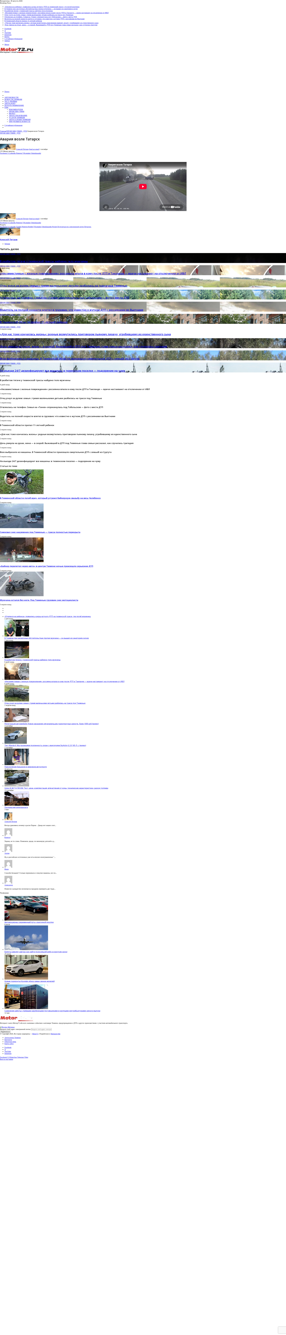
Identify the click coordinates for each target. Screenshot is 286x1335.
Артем (6, 853)
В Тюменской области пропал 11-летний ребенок (23, 21)
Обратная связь (10, 1042)
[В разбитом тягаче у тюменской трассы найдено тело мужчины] (16, 657)
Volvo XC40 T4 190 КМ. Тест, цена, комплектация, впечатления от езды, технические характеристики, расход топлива (56, 788)
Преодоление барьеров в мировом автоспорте (25, 767)
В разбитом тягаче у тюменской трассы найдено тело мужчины (28, 11)
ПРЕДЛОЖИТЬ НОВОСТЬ (19, 122)
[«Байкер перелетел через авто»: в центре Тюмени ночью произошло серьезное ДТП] (22, 561)
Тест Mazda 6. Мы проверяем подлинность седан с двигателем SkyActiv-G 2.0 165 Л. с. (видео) (45, 745)
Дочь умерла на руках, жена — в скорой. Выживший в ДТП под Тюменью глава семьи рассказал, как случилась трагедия (50, 25)
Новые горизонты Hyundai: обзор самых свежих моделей (29, 981)
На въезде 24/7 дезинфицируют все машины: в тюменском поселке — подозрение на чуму (62, 370)
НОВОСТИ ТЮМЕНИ (13, 99)
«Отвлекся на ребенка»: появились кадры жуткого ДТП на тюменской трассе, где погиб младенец (41, 7)
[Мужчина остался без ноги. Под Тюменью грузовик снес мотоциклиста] (22, 596)
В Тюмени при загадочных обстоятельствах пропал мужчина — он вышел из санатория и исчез (41, 9)
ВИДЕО (12, 113)
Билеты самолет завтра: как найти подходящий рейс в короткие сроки (35, 952)
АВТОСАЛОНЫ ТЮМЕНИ (20, 119)
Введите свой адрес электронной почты (15, 1029)
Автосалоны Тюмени (12, 1038)
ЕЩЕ (6, 107)
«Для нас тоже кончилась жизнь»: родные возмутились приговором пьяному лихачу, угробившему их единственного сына (51, 23)
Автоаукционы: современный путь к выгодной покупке (29, 922)
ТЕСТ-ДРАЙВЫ (10, 101)
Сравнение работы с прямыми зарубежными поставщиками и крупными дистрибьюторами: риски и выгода (52, 1011)
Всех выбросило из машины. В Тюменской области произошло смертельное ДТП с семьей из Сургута (70, 358)
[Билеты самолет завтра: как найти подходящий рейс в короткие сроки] (26, 949)
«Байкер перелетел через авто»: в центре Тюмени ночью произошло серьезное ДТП (46, 566)
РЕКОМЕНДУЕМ (16, 109)
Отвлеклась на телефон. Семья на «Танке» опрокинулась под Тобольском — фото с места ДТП (40, 17)
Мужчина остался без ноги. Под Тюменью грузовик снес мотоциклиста (39, 600)
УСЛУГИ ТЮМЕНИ (17, 117)
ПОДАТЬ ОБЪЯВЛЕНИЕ (14, 105)
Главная (3, 131)
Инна (6, 869)
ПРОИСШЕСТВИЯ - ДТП (16, 131)
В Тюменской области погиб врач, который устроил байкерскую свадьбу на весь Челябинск (50, 498)
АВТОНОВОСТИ (11, 97)
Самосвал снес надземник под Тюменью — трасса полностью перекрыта (40, 532)
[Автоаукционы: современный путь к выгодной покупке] (26, 920)
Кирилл (7, 837)
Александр (8, 885)
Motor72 (35, 1034)
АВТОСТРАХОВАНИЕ (18, 115)
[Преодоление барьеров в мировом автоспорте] (16, 764)
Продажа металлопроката (16, 807)
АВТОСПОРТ (10, 103)
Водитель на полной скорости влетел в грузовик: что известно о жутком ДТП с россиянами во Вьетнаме (44, 19)
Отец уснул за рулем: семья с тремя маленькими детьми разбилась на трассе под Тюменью (38, 15)
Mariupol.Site (55, 1034)
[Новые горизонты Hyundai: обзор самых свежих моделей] (26, 979)
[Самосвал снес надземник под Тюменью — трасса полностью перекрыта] (22, 527)
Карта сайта (9, 1044)
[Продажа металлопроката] (16, 805)
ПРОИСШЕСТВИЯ (16, 111)
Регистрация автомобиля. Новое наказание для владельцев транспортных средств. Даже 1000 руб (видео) (51, 723)
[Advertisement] (143, 70)
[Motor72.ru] (18, 53)
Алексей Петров (22, 149)
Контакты (8, 1040)
